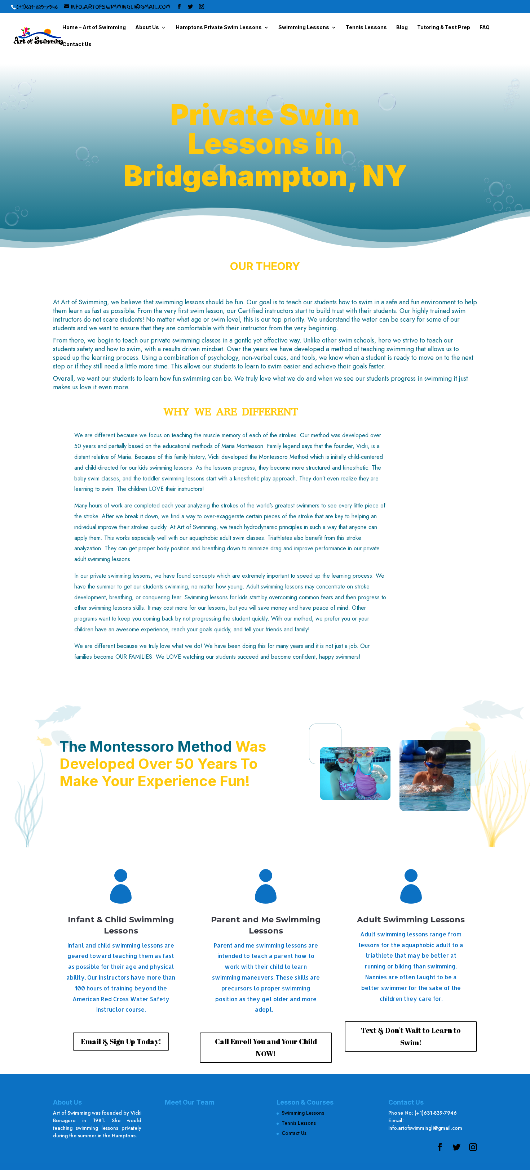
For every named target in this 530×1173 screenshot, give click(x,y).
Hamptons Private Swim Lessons (219, 27)
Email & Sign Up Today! (121, 1041)
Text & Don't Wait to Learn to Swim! (411, 1036)
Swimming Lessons (303, 27)
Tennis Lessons (366, 27)
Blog (402, 27)
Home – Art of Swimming (94, 27)
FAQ (485, 27)
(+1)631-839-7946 (37, 6)
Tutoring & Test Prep (443, 27)
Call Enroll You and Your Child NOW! (266, 1047)
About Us (147, 27)
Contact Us (77, 44)
